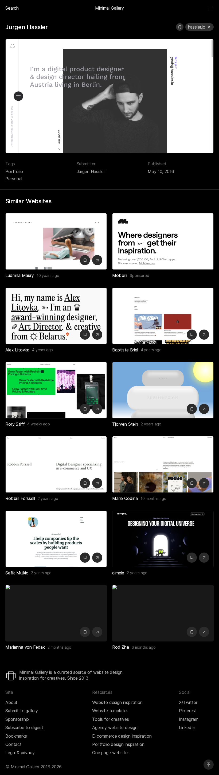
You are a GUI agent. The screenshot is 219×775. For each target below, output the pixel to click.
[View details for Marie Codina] (162, 464)
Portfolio (14, 171)
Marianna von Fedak (25, 647)
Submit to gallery (21, 710)
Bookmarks (16, 736)
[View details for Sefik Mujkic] (56, 539)
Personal (13, 178)
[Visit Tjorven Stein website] (204, 409)
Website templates (110, 710)
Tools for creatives (110, 719)
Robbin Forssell (20, 498)
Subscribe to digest (24, 727)
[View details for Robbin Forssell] (56, 464)
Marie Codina (125, 498)
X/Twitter (188, 702)
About (11, 702)
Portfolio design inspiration (118, 744)
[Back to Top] (209, 765)
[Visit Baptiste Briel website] (204, 335)
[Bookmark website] (179, 27)
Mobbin (119, 275)
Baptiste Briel (125, 350)
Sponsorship (17, 719)
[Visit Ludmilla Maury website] (97, 260)
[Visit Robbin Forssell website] (97, 483)
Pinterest (188, 710)
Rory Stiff (15, 424)
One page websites (111, 752)
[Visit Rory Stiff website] (97, 409)
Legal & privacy (20, 752)
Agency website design (115, 727)
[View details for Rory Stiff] (56, 390)
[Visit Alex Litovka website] (97, 335)
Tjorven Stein (125, 424)
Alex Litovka (17, 350)
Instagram (188, 719)
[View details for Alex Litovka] (56, 316)
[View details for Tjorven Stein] (162, 390)
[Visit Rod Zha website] (204, 632)
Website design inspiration (117, 702)
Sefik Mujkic (16, 573)
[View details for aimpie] (162, 539)
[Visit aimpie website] (204, 558)
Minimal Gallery (109, 8)
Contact (13, 744)
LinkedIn (187, 727)
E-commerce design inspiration (121, 736)
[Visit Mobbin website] (162, 241)
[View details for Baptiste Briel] (162, 316)
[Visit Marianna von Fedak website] (97, 632)
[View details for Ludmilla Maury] (56, 241)
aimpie (118, 573)
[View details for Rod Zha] (162, 613)
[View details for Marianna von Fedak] (56, 613)
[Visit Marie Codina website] (204, 483)
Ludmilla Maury (19, 275)
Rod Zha (120, 647)
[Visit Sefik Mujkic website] (97, 558)
